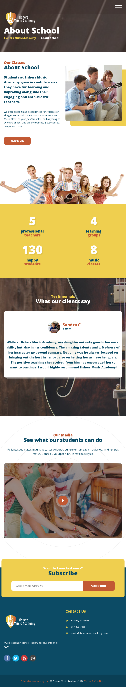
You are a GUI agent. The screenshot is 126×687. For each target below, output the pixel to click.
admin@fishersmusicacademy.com (89, 633)
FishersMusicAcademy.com (35, 681)
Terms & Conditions (94, 681)
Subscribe (98, 586)
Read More (17, 140)
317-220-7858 (78, 626)
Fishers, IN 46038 (80, 620)
